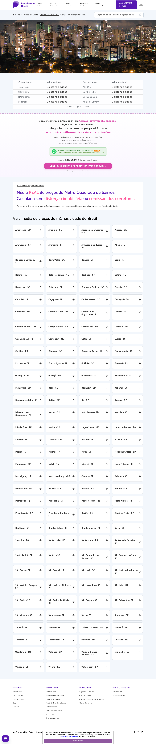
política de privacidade (69, 736)
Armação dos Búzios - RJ (92, 246)
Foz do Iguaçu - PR (58, 363)
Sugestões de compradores (55, 695)
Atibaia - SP (120, 245)
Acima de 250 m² (91, 102)
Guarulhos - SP (88, 376)
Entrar (141, 5)
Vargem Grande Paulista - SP (89, 653)
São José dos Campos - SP (26, 586)
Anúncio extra (51, 714)
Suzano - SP (54, 627)
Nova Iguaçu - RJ (23, 476)
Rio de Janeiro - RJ (90, 528)
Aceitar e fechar (78, 740)
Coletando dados (57, 87)
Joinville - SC (121, 412)
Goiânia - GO (87, 363)
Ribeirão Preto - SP (124, 513)
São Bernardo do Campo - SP (90, 556)
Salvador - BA (22, 540)
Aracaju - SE (121, 230)
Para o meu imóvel (119, 695)
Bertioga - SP (88, 275)
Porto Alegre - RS (123, 501)
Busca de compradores (53, 699)
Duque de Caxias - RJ (91, 351)
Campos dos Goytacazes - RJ (89, 313)
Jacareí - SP (54, 412)
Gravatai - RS (121, 363)
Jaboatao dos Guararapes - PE (23, 414)
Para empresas (117, 691)
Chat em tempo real (52, 718)
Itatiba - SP (54, 400)
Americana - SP (23, 230)
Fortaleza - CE (22, 363)
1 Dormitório (23, 87)
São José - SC (88, 570)
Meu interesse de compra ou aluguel (91, 699)
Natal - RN (53, 464)
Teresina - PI (21, 640)
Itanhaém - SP (88, 388)
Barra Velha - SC (56, 260)
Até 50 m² (87, 87)
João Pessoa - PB (90, 412)
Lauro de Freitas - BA (125, 427)
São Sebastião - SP (124, 600)
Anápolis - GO (55, 230)
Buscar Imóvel (68, 4)
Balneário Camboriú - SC (26, 261)
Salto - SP (119, 528)
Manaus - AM (121, 440)
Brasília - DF (121, 287)
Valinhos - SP (55, 652)
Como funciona (18, 695)
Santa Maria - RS (89, 540)
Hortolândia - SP (123, 376)
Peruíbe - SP (121, 489)
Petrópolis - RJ (22, 501)
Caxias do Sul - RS (24, 339)
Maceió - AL (87, 440)
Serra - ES (86, 615)
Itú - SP (85, 400)
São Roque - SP (89, 600)
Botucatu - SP (55, 287)
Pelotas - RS (87, 489)
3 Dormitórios (24, 97)
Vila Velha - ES (122, 652)
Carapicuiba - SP (89, 327)
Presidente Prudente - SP (59, 514)
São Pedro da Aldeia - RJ (59, 601)
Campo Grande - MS (58, 312)
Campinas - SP (22, 312)
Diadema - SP (55, 351)
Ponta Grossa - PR (90, 501)
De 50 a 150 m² (90, 92)
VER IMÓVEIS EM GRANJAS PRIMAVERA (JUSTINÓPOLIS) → (78, 166)
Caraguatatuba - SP (58, 327)
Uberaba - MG (121, 640)
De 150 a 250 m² (90, 97)
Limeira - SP (21, 440)
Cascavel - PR (121, 327)
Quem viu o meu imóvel (54, 710)
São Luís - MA (121, 585)
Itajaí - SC (53, 388)
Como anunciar (51, 691)
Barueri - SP (87, 260)
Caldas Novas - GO (90, 299)
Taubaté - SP (121, 627)
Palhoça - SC (121, 476)
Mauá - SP (86, 452)
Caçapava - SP (55, 299)
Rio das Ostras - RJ (57, 528)
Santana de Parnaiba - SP (125, 541)
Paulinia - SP (54, 489)
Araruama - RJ (55, 245)
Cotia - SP (86, 339)
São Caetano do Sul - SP (125, 556)
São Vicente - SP (23, 615)
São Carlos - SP (22, 570)
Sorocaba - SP (122, 615)
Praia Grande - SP (24, 513)
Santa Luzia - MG (56, 540)
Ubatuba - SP (88, 640)
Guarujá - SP (54, 376)
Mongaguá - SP (23, 464)
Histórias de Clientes (84, 4)
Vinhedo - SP (21, 667)
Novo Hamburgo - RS (59, 476)
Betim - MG (120, 275)
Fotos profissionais (52, 707)
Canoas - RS (121, 312)
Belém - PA (21, 275)
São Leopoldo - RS (90, 585)
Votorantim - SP (89, 667)
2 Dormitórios (24, 92)
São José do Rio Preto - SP (126, 571)
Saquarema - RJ (56, 615)
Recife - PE (87, 513)
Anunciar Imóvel (53, 4)
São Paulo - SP (22, 600)
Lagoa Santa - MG (90, 427)
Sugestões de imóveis (86, 691)
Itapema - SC (121, 388)
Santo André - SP (24, 555)
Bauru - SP (120, 260)
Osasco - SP (87, 476)
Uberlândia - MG (23, 652)
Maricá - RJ (20, 452)
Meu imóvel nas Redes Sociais (56, 703)
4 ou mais (22, 102)
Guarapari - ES (22, 376)
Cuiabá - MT (121, 339)
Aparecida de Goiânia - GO (92, 231)
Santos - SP (54, 555)
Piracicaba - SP (55, 501)
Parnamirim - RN (23, 489)
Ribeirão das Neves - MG (49, 15)
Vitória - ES (54, 667)
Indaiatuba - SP (23, 388)
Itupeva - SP (121, 400)
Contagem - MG (56, 339)
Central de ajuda (18, 699)
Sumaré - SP (21, 627)
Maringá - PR (54, 452)
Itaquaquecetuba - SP (26, 400)
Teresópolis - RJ (56, 640)
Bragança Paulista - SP (92, 287)
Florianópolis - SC (123, 351)
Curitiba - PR (21, 351)
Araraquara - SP (23, 245)
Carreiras (16, 707)
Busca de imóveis (85, 695)
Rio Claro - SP (22, 528)
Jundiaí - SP (54, 427)
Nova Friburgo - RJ (124, 464)
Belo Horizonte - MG (58, 275)
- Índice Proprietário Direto (25, 15)
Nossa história (17, 691)
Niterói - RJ (87, 464)
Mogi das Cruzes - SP (125, 452)
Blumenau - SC (22, 287)
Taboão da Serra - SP (92, 627)
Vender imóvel (40, 4)
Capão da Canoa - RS (25, 327)
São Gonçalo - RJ (56, 570)
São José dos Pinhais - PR (59, 586)
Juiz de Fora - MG (23, 427)
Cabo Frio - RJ (22, 299)
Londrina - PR (55, 440)
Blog (14, 703)
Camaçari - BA (122, 299)
